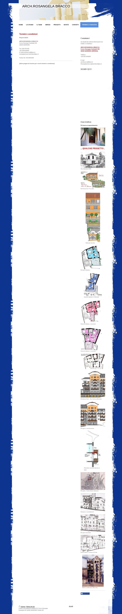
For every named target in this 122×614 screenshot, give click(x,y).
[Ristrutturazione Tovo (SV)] (93, 179)
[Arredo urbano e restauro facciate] (93, 543)
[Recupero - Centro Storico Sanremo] (93, 481)
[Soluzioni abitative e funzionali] (93, 284)
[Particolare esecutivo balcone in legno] (93, 449)
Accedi (71, 606)
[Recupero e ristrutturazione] (93, 414)
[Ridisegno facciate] (93, 216)
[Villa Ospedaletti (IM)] (93, 159)
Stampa (23, 606)
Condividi (86, 593)
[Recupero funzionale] (93, 523)
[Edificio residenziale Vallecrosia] (93, 571)
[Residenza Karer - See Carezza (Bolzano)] (93, 384)
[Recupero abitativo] (91, 257)
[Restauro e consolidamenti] (93, 502)
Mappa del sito (30, 606)
